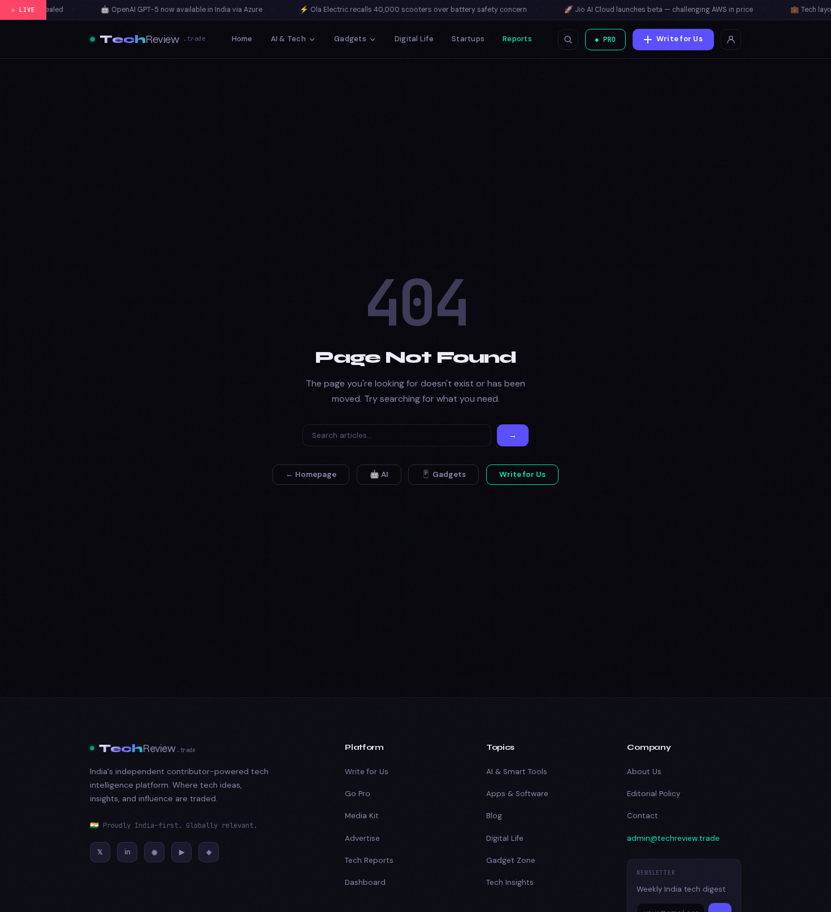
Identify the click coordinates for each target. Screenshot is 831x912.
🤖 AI (379, 474)
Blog (494, 815)
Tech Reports (369, 860)
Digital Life (414, 39)
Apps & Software (517, 793)
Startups (468, 39)
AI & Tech (288, 39)
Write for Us (679, 39)
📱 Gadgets (443, 474)
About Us (644, 771)
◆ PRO (605, 39)
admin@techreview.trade (673, 838)
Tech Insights (510, 882)
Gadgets (350, 39)
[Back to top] (801, 889)
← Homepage (310, 474)
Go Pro (357, 793)
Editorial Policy (653, 793)
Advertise (362, 838)
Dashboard (365, 882)
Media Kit (362, 815)
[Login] (731, 39)
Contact (642, 815)
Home (242, 39)
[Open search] (568, 39)
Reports (517, 39)
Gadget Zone (510, 860)
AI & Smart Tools (516, 771)
